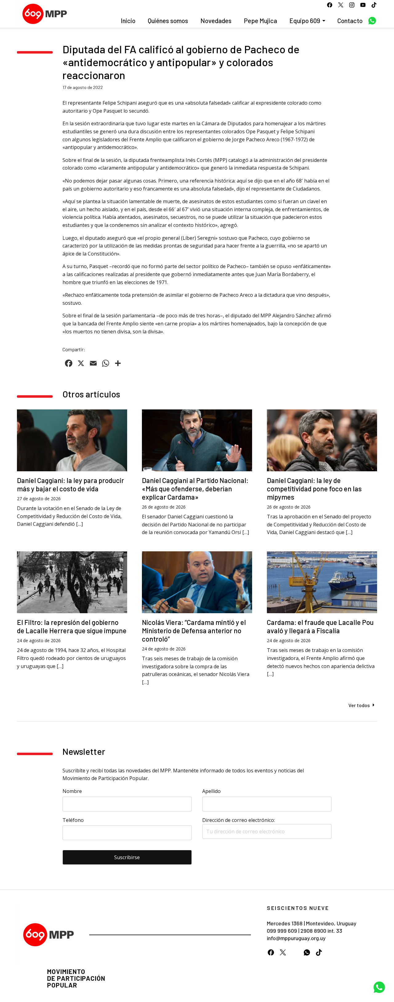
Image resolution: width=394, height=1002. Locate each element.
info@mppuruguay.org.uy (296, 938)
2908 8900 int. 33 (321, 930)
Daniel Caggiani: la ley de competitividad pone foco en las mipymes (314, 488)
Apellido (211, 791)
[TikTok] (319, 952)
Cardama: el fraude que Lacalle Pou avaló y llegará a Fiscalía (320, 626)
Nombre (72, 791)
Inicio (128, 20)
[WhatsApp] (307, 952)
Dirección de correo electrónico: (238, 820)
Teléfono (73, 820)
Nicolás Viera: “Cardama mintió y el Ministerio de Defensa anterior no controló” (194, 630)
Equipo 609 (304, 20)
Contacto (350, 20)
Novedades (215, 20)
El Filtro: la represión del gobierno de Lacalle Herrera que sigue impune (72, 626)
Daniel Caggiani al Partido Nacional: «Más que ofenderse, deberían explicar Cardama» (195, 488)
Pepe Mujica (260, 20)
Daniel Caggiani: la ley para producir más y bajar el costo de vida (70, 484)
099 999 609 (282, 930)
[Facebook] (271, 952)
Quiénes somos (168, 20)
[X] (283, 952)
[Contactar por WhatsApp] (379, 987)
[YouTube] (295, 952)
